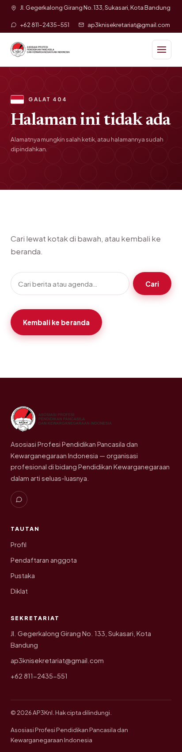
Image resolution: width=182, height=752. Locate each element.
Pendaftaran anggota (44, 560)
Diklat (19, 591)
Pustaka (23, 575)
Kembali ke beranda (56, 322)
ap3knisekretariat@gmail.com (57, 660)
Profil (19, 545)
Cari (152, 284)
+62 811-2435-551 (39, 676)
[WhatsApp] (19, 499)
